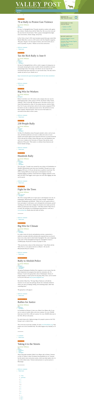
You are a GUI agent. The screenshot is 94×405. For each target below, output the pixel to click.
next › (21, 397)
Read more (21, 49)
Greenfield (20, 128)
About (19, 14)
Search (19, 10)
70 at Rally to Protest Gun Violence (35, 22)
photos (20, 62)
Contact (19, 16)
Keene (20, 351)
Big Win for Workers (28, 91)
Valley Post (38, 4)
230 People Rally (26, 123)
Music (18, 12)
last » (21, 398)
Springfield (20, 27)
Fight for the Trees (27, 189)
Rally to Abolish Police (29, 260)
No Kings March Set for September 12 (67, 45)
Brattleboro (20, 61)
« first (21, 375)
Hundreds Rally (25, 156)
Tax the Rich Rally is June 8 (32, 55)
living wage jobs (21, 194)
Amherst (19, 349)
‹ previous (22, 377)
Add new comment (22, 47)
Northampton (21, 267)
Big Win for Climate (28, 226)
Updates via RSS (67, 26)
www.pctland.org (22, 210)
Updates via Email (67, 29)
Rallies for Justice (26, 302)
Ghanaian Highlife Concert (67, 38)
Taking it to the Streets (29, 344)
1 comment (20, 335)
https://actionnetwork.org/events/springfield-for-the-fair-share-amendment (36, 75)
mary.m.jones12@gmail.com (36, 277)
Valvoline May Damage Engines (69, 41)
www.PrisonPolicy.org (47, 324)
